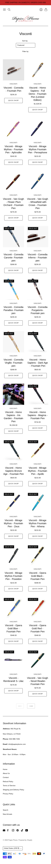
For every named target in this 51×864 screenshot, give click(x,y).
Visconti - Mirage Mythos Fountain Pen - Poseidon (13, 576)
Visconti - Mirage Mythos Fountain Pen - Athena (37, 523)
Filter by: (25, 51)
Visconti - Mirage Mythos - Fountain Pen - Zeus (13, 523)
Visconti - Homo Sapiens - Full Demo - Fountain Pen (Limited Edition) (37, 93)
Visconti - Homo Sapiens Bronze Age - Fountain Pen (13, 471)
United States (11, 848)
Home (5, 769)
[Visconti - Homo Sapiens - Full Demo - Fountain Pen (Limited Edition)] (37, 69)
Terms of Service (9, 785)
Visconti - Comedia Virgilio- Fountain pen (13, 362)
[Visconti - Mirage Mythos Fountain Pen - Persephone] (37, 128)
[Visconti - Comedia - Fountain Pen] (13, 69)
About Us (6, 773)
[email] (4, 831)
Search (5, 810)
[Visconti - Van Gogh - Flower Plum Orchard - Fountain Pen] (13, 181)
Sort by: (25, 41)
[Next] (31, 706)
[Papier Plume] (25, 19)
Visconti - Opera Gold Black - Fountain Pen (37, 576)
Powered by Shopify (25, 840)
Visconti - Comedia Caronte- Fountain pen (13, 257)
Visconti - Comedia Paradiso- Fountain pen (13, 310)
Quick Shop (13, 100)
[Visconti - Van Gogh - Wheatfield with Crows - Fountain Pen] (37, 181)
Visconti (13, 84)
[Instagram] (13, 831)
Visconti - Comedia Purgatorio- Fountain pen (37, 310)
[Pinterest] (17, 831)
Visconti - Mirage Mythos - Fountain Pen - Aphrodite (13, 149)
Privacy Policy (8, 794)
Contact (6, 777)
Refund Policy (8, 781)
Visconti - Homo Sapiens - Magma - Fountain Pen (38, 415)
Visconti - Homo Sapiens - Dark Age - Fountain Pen (37, 362)
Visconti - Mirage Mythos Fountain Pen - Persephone (37, 149)
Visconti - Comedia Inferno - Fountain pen (37, 257)
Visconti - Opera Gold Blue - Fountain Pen (13, 628)
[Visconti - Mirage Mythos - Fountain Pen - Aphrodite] (13, 128)
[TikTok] (22, 831)
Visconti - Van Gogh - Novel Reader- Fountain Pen (37, 681)
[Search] (9, 9)
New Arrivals (7, 814)
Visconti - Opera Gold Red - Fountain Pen (37, 628)
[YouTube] (26, 831)
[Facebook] (7, 831)
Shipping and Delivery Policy (13, 790)
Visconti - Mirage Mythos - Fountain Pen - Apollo (37, 471)
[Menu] (4, 9)
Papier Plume (13, 840)
